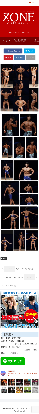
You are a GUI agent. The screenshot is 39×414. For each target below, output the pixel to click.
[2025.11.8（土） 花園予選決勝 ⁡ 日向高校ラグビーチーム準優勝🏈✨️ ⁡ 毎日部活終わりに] (27, 390)
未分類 (5, 258)
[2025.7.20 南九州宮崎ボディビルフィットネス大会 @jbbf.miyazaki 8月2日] (35, 390)
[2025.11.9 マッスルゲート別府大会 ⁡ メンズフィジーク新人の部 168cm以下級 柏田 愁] (19, 390)
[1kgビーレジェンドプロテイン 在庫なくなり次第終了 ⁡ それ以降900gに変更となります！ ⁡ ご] (4, 390)
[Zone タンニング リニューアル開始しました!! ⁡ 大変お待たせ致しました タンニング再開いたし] (27, 382)
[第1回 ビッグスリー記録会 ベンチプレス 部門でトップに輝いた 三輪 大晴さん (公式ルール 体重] (11, 390)
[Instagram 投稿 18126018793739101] (19, 382)
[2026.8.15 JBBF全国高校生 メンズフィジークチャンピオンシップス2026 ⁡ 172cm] (4, 382)
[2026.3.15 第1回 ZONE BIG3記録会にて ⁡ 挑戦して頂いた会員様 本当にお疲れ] (35, 382)
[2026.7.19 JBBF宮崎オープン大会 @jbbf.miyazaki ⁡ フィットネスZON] (11, 382)
